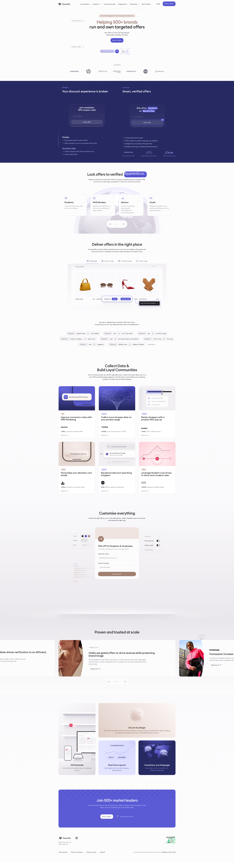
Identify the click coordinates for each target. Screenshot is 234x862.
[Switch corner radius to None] (82, 540)
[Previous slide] (110, 224)
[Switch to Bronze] (89, 536)
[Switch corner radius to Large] (89, 540)
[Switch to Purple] (85, 536)
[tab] (86, 140)
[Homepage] (64, 4)
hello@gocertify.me (167, 852)
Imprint (102, 852)
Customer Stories (109, 4)
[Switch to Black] (82, 536)
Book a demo (169, 4)
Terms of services (77, 852)
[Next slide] (123, 224)
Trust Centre (62, 852)
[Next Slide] (125, 681)
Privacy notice (91, 852)
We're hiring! (146, 4)
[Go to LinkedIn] (76, 838)
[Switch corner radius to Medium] (85, 540)
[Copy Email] (175, 852)
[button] (85, 4)
